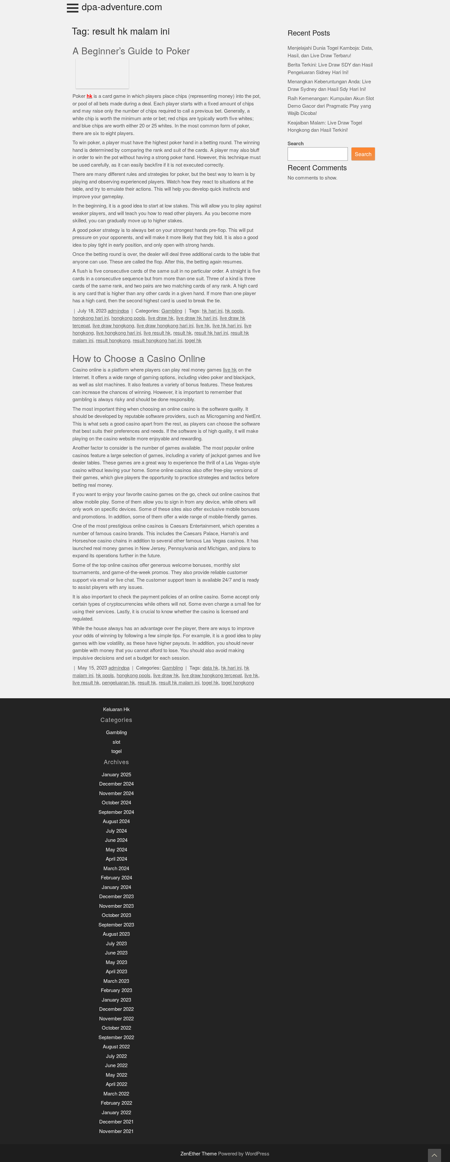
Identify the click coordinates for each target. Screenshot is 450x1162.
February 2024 (116, 877)
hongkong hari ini (90, 318)
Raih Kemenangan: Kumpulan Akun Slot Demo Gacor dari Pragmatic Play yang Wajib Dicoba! (331, 105)
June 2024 (116, 840)
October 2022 (116, 1028)
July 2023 (116, 943)
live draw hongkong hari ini (165, 325)
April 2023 (116, 971)
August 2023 (116, 934)
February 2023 (116, 990)
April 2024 (116, 859)
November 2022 (116, 1018)
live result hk (157, 333)
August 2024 (116, 821)
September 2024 (116, 812)
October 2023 (116, 915)
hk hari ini (212, 311)
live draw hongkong (113, 325)
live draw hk (161, 318)
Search (296, 143)
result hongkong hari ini (157, 340)
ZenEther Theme (199, 1153)
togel (116, 751)
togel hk (193, 340)
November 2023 (116, 906)
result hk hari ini (211, 333)
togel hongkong (237, 682)
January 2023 (116, 1000)
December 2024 (116, 784)
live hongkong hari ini (118, 333)
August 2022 (116, 1046)
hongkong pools (128, 318)
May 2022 (116, 1075)
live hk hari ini (226, 325)
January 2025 (116, 774)
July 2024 (116, 831)
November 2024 (116, 793)
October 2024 (116, 802)
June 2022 (116, 1065)
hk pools (234, 311)
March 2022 (116, 1094)
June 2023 (116, 953)
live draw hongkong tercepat (212, 675)
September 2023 (116, 925)
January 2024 (116, 887)
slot (116, 742)
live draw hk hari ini (196, 318)
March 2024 (116, 868)
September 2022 (116, 1037)
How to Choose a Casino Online (139, 358)
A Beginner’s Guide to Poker (131, 51)
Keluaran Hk (116, 709)
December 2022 (116, 1009)
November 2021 (116, 1131)
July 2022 (116, 1056)
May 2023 (116, 962)
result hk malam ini (179, 682)
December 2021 (116, 1122)
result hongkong (113, 340)
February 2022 (116, 1103)
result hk (182, 333)
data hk (210, 668)
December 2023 (116, 896)
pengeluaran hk (118, 682)
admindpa (118, 311)
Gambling (171, 311)
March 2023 (116, 981)
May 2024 (116, 849)
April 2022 (116, 1084)
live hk (203, 325)
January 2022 (116, 1112)
